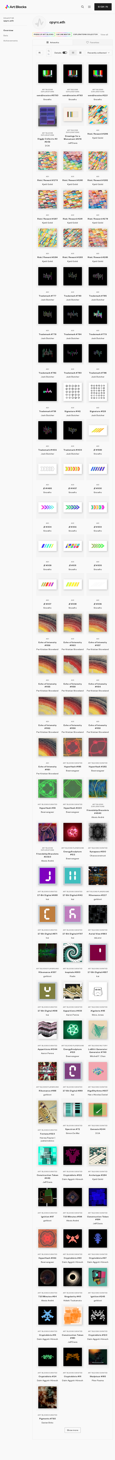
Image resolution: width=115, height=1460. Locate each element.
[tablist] (73, 42)
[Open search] (82, 6)
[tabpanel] (73, 742)
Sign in (103, 7)
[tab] (53, 42)
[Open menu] (89, 6)
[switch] (65, 53)
